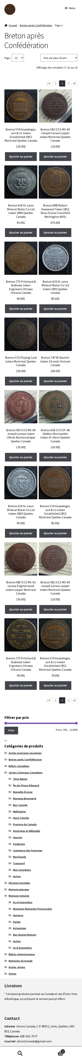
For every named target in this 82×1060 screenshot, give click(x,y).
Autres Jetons (17, 967)
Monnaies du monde (20, 961)
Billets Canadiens (19, 766)
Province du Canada (25, 824)
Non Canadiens (22, 870)
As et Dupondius (22, 902)
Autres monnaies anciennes (25, 753)
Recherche (20, 1053)
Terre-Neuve (20, 779)
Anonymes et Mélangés (26, 831)
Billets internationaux (22, 954)
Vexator (17, 837)
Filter (11, 730)
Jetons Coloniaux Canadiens (26, 772)
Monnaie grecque (19, 889)
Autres (17, 876)
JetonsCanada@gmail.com (34, 1041)
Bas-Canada (20, 805)
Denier (17, 922)
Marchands (19, 857)
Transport (19, 863)
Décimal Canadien (19, 883)
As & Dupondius (22, 947)
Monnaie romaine (19, 895)
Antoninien (19, 928)
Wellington (19, 811)
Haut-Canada (21, 818)
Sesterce (18, 915)
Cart (51, 1050)
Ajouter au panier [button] (20, 156)
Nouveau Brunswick (24, 798)
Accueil (13, 25)
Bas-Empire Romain (24, 934)
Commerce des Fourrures (27, 850)
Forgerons (19, 844)
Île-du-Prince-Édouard (26, 785)
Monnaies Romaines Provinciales (32, 909)
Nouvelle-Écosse (22, 792)
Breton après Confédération (36, 25)
